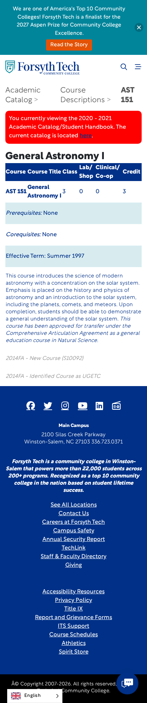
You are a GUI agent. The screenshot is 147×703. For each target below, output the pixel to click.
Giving (73, 565)
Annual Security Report (73, 539)
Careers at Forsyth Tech (73, 522)
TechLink (74, 548)
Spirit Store (73, 652)
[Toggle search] (123, 66)
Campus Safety (73, 531)
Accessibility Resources (73, 592)
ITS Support (73, 626)
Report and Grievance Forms (73, 618)
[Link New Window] (30, 405)
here (86, 136)
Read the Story (69, 45)
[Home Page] (42, 67)
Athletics (74, 643)
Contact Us (74, 514)
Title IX (73, 609)
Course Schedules (73, 635)
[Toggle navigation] (138, 66)
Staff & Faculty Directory (73, 557)
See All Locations (74, 505)
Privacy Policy (73, 600)
